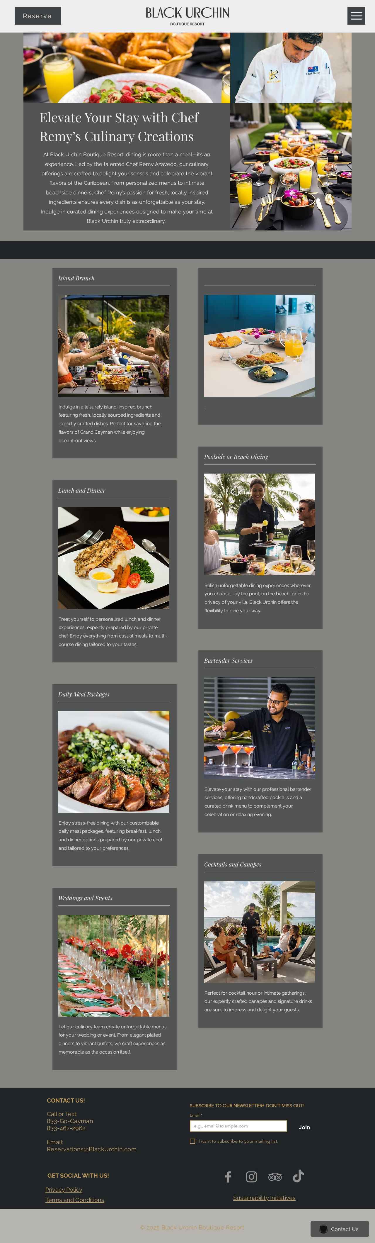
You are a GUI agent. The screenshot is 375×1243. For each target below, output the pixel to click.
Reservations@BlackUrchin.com (92, 1149)
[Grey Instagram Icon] (251, 1176)
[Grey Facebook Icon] (228, 1176)
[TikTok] (298, 1176)
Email (196, 1115)
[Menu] (356, 16)
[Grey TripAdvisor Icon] (274, 1176)
